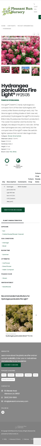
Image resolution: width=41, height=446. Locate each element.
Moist (4, 246)
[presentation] (4, 50)
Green (5, 278)
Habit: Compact (8, 270)
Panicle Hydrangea (11, 333)
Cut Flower (6, 263)
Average (6, 243)
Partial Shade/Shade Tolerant (18, 166)
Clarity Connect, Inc (13, 434)
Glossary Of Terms (15, 439)
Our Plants (11, 26)
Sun (7, 165)
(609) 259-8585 (35, 9)
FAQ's (5, 439)
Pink (11, 152)
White (14, 152)
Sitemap (26, 439)
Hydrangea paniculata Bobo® (19, 336)
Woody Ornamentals (25, 26)
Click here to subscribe (11, 365)
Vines (35, 375)
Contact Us (35, 439)
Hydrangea (7, 29)
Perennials (20, 375)
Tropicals (28, 375)
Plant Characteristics (12, 220)
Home (3, 26)
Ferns (3, 375)
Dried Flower (7, 266)
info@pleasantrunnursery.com (16, 401)
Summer (6, 254)
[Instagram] (2, 412)
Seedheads (7, 287)
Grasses (11, 375)
